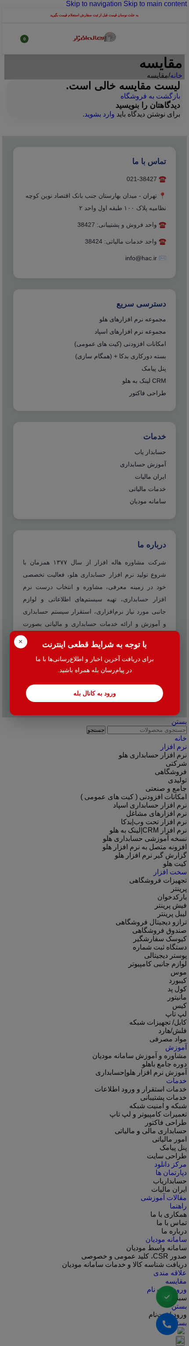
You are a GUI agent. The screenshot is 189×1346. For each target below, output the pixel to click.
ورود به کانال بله (94, 693)
